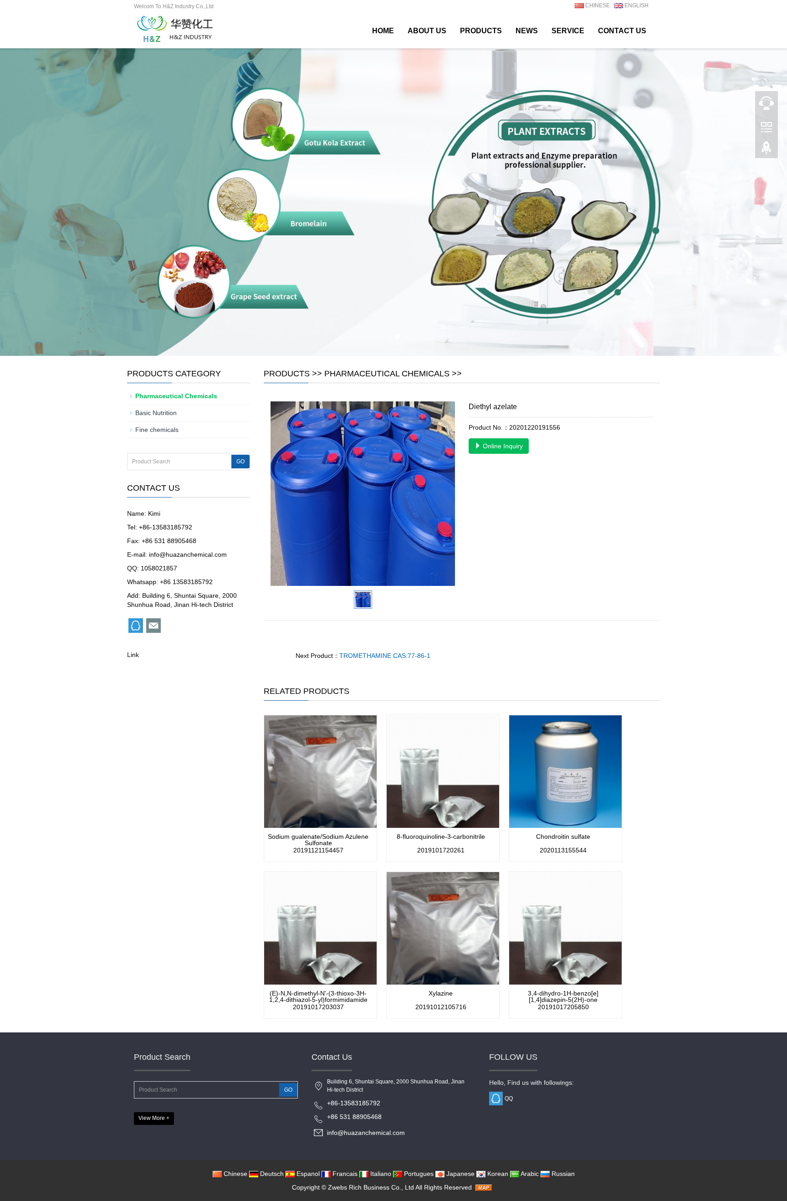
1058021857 (159, 568)
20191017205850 (563, 1007)
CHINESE (597, 5)
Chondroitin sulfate (563, 836)
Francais (344, 1173)
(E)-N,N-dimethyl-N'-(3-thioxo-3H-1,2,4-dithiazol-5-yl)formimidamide (318, 996)
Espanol (307, 1173)
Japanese (460, 1173)
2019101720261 (441, 850)
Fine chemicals (157, 429)
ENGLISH (636, 5)
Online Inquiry (502, 446)
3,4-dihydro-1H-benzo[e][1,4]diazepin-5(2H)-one (563, 996)
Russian (562, 1173)
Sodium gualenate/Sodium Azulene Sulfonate (318, 840)
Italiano (379, 1173)
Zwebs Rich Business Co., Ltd (371, 1187)
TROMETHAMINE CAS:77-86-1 (384, 655)
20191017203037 (318, 1007)
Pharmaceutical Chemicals (387, 373)
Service (568, 31)
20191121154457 (318, 850)
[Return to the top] (766, 150)
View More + (153, 1118)
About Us (427, 31)
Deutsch (271, 1173)
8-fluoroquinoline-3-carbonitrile (441, 836)
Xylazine (441, 993)
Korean (496, 1173)
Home (383, 31)
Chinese (234, 1173)
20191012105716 (440, 1007)
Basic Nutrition (156, 412)
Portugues (418, 1173)
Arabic (529, 1173)
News (527, 31)
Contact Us (622, 31)
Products (481, 31)
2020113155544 (563, 850)
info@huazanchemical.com (188, 554)
